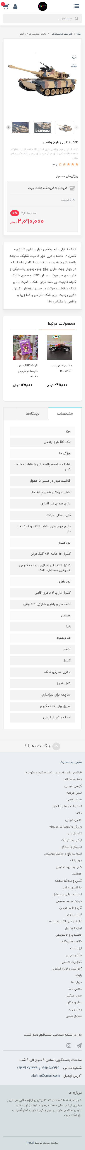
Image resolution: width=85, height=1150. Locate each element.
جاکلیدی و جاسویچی (68, 935)
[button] (8, 6)
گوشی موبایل (73, 786)
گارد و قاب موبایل (70, 908)
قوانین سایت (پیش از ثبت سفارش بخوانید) (53, 773)
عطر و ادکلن (74, 1002)
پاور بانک (76, 860)
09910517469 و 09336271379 (38, 1068)
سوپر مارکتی (74, 996)
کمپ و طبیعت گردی (69, 867)
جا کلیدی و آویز (72, 888)
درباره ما (76, 982)
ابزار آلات (76, 948)
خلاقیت (77, 874)
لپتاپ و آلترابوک (71, 840)
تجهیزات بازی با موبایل (67, 894)
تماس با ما (75, 989)
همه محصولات (72, 779)
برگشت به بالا (38, 746)
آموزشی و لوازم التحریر (67, 969)
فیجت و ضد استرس (69, 901)
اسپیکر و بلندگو (71, 847)
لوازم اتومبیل (73, 928)
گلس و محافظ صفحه (68, 881)
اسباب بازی (74, 915)
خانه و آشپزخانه (71, 942)
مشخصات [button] (65, 413)
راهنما (78, 975)
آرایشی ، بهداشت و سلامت (64, 921)
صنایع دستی (74, 1016)
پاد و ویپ (75, 1009)
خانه (79, 813)
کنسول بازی (74, 833)
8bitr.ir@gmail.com (45, 1075)
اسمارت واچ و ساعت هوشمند (63, 854)
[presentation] (76, 127)
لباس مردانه (74, 793)
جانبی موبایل (73, 820)
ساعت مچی (74, 800)
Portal (30, 1143)
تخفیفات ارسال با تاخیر (67, 806)
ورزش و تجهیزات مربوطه (65, 827)
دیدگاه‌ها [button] (32, 413)
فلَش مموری (74, 955)
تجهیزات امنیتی (71, 962)
